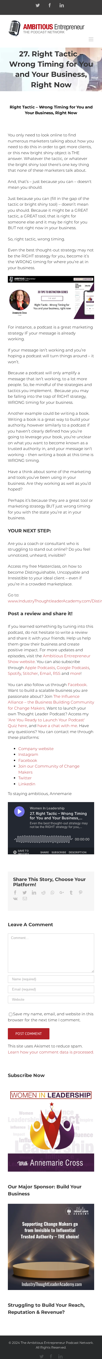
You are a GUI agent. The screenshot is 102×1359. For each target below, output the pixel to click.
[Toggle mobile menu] (91, 39)
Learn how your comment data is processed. (51, 1052)
